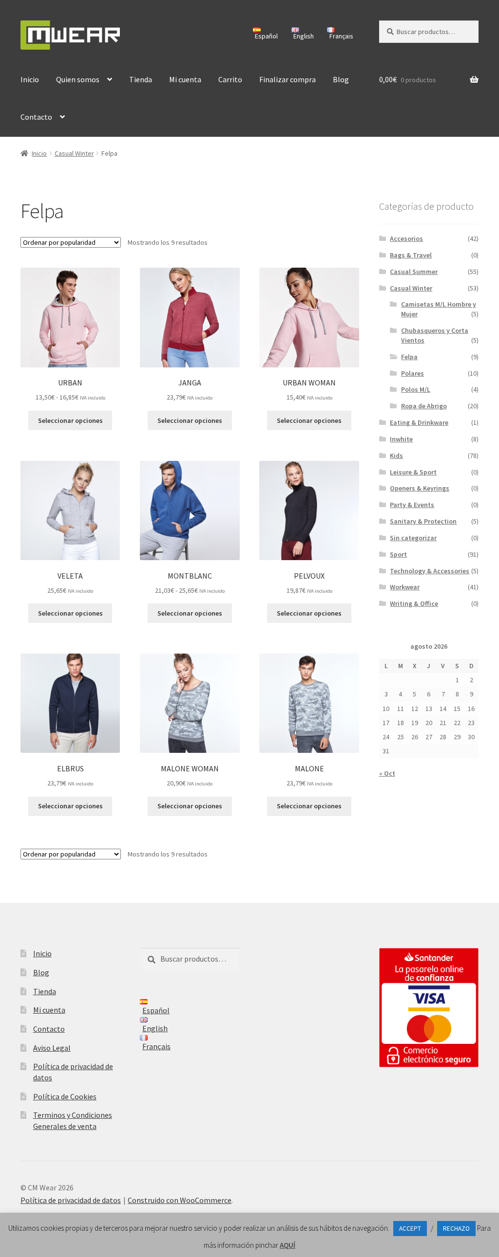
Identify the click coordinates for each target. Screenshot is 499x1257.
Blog (341, 79)
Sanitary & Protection (423, 521)
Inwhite (401, 439)
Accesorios (406, 238)
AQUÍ (287, 1245)
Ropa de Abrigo (424, 405)
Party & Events (412, 504)
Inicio (29, 79)
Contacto (36, 117)
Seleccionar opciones (70, 420)
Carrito (230, 79)
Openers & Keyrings (419, 488)
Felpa (409, 356)
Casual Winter (74, 153)
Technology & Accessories (429, 570)
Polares (412, 373)
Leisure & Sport (413, 472)
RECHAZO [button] (456, 1228)
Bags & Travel (411, 255)
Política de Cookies (64, 1096)
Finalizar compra (287, 79)
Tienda (140, 79)
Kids (396, 455)
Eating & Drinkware (419, 422)
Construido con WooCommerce (179, 1200)
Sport (398, 554)
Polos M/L (415, 389)
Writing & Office (414, 603)
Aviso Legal (52, 1048)
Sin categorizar (413, 537)
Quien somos (77, 79)
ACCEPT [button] (410, 1228)
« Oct (387, 773)
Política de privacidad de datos (70, 1200)
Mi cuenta (185, 79)
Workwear (405, 587)
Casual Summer (414, 271)
